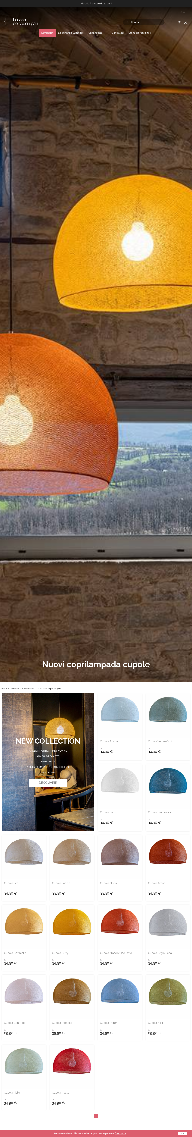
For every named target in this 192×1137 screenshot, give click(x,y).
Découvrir (48, 782)
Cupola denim (108, 1022)
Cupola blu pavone (160, 812)
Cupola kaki (155, 1022)
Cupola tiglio (12, 1092)
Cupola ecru (11, 883)
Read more (120, 1133)
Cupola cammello (15, 953)
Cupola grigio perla (160, 953)
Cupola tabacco (62, 1022)
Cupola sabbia (61, 883)
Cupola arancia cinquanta (116, 953)
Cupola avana (156, 883)
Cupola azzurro (109, 741)
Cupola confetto (14, 1022)
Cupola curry (60, 953)
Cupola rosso (60, 1092)
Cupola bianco (109, 812)
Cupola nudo (108, 883)
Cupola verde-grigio (160, 741)
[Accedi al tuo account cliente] (185, 23)
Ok (183, 1133)
